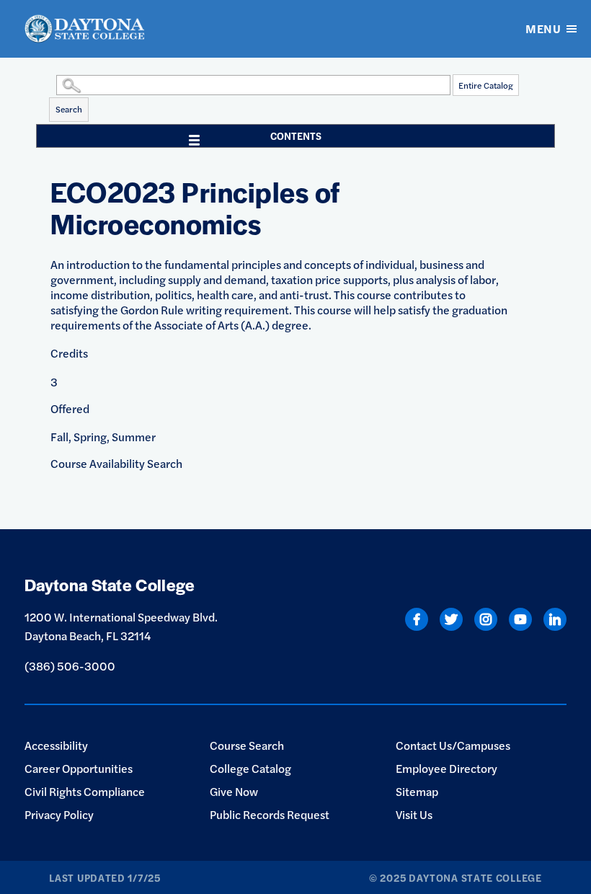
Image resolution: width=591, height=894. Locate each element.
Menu (543, 28)
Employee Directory (446, 768)
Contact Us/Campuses (453, 745)
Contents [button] (295, 135)
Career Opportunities (79, 768)
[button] (52, 84)
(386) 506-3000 (70, 666)
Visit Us (414, 814)
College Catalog (250, 768)
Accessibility (56, 745)
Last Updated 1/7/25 (104, 877)
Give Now (234, 791)
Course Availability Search (116, 463)
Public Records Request (269, 814)
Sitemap (417, 791)
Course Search (247, 745)
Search (68, 108)
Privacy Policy (59, 814)
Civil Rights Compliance (85, 791)
